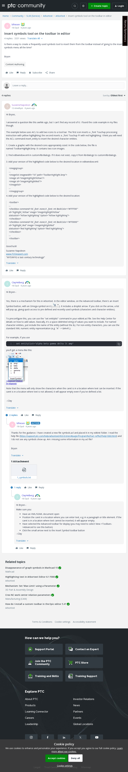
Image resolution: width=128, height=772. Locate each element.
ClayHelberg (18, 282)
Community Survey (125, 31)
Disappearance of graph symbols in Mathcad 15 (31, 567)
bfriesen (16, 24)
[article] (64, 188)
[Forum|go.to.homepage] (26, 5)
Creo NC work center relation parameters (28, 594)
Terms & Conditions (42, 621)
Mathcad (9, 571)
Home (5, 15)
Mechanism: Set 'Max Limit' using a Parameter (30, 585)
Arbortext (48, 15)
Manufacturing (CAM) (16, 598)
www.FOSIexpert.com (17, 253)
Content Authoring (15, 64)
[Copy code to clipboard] (119, 344)
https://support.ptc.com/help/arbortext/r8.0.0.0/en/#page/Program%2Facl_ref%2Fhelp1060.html (68, 436)
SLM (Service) (33, 15)
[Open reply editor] (64, 85)
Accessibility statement (84, 621)
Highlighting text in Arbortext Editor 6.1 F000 (30, 576)
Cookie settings (62, 621)
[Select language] (83, 6)
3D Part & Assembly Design (19, 589)
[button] (3, 6)
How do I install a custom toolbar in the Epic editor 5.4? (35, 603)
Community (17, 15)
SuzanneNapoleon (21, 104)
